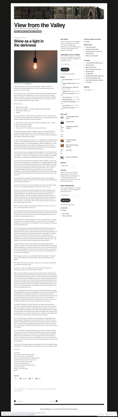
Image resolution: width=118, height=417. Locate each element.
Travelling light (89, 73)
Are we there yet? (67, 97)
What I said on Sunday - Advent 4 (94, 80)
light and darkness (50, 388)
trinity (22, 390)
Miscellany (38, 31)
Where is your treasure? (68, 93)
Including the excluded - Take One (94, 75)
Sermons (21, 31)
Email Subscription (67, 186)
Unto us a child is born (72, 157)
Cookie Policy (32, 414)
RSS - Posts (65, 213)
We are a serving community (93, 69)
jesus (42, 388)
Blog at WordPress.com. (46, 409)
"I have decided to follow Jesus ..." (94, 63)
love (55, 388)
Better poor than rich (91, 67)
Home (16, 31)
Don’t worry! (52, 401)
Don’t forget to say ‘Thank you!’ (70, 87)
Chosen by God (90, 71)
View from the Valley (39, 25)
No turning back (66, 105)
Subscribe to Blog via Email (70, 55)
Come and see (19, 401)
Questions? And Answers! (69, 101)
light (44, 388)
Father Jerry (21, 388)
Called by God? (66, 91)
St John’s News (29, 31)
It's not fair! (69, 150)
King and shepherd (67, 79)
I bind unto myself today (68, 107)
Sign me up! (65, 200)
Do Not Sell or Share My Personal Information (66, 409)
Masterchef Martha (67, 99)
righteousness (17, 390)
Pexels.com (28, 83)
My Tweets (63, 210)
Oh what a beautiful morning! (93, 78)
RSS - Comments (67, 215)
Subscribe (65, 69)
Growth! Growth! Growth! (69, 83)
